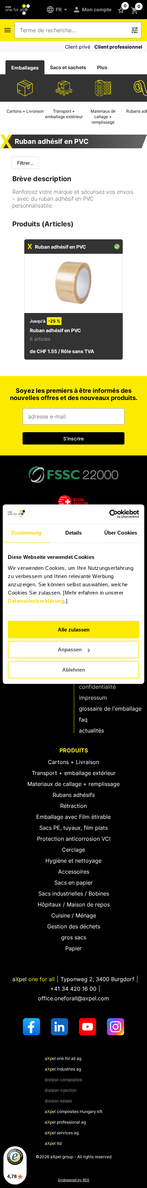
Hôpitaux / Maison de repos (74, 904)
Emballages (25, 68)
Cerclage (73, 849)
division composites (63, 1079)
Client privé (77, 47)
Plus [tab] (102, 67)
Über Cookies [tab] (120, 533)
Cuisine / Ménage (73, 915)
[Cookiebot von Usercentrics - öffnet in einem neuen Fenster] (109, 514)
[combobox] (73, 30)
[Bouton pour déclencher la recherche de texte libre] (135, 30)
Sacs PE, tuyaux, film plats (73, 827)
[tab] (24, 67)
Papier (73, 948)
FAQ (83, 719)
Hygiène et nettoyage (73, 860)
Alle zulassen (74, 630)
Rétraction (73, 805)
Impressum (93, 697)
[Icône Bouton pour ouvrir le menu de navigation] (7, 30)
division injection (61, 1090)
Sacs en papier (73, 882)
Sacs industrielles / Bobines (73, 893)
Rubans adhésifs (74, 794)
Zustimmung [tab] (26, 533)
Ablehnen (73, 670)
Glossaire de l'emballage (110, 708)
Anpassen (70, 649)
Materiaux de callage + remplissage (73, 783)
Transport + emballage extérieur (74, 773)
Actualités (91, 730)
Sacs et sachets (68, 67)
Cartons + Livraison (73, 762)
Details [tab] (73, 533)
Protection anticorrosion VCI (73, 838)
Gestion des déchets (73, 926)
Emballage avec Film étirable (73, 816)
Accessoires (73, 871)
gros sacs (73, 937)
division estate (58, 1100)
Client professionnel (118, 47)
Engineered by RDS (73, 1180)
